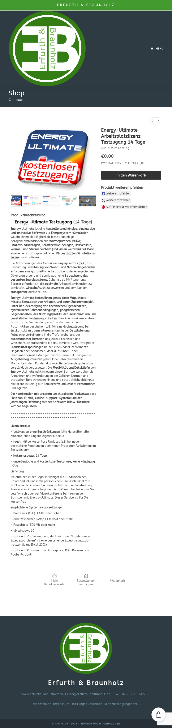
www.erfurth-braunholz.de (42, 694)
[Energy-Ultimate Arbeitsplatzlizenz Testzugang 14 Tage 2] (51, 201)
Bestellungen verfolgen (86, 582)
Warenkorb (117, 581)
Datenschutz (41, 704)
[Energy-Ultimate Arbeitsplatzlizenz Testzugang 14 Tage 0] (16, 201)
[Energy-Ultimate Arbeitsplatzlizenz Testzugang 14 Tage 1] (32, 201)
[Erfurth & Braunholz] (10, 99)
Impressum (60, 704)
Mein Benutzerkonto (54, 582)
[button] (158, 714)
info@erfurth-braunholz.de (89, 694)
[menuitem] (152, 121)
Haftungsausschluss (87, 704)
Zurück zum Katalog (115, 148)
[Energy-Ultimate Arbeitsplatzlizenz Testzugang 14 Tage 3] (69, 201)
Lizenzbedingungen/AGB (122, 704)
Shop (19, 99)
